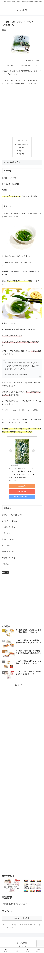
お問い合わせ (22, 946)
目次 (19, 140)
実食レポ (22, 151)
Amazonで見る (22, 486)
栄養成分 (22, 154)
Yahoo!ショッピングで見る (22, 496)
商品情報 (22, 148)
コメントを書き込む (22, 918)
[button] (39, 529)
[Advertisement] (22, 111)
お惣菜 (6, 572)
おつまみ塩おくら (23, 144)
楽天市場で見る (22, 491)
